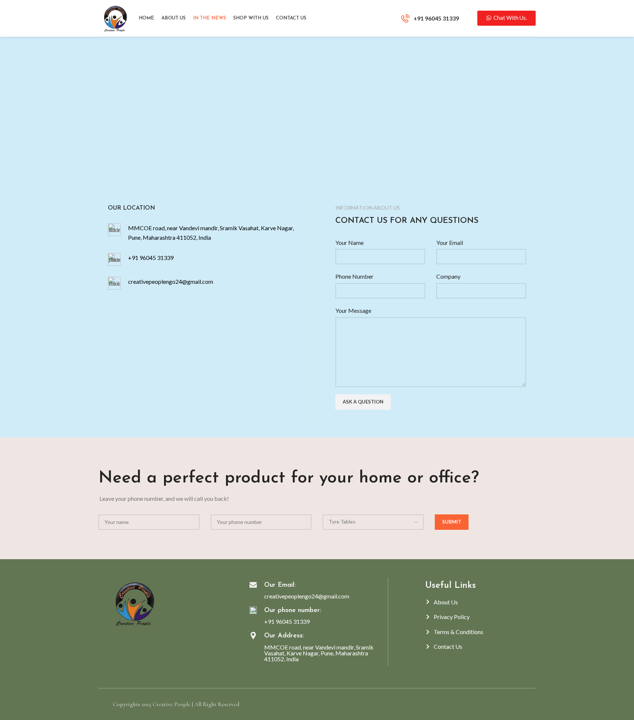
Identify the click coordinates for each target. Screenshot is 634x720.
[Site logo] (114, 17)
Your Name (349, 242)
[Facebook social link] (116, 639)
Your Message (353, 310)
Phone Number (354, 276)
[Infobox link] (430, 18)
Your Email (449, 242)
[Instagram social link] (124, 639)
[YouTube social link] (132, 639)
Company (448, 276)
